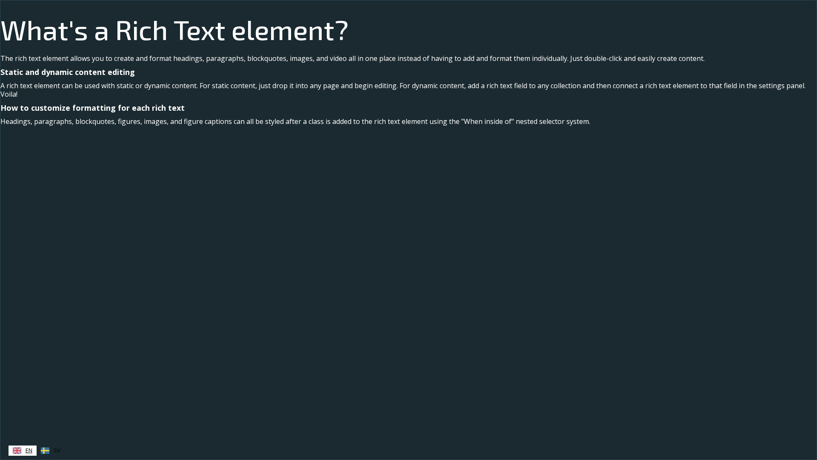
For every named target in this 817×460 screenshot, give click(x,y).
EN (29, 450)
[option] (51, 451)
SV (57, 450)
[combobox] (23, 451)
